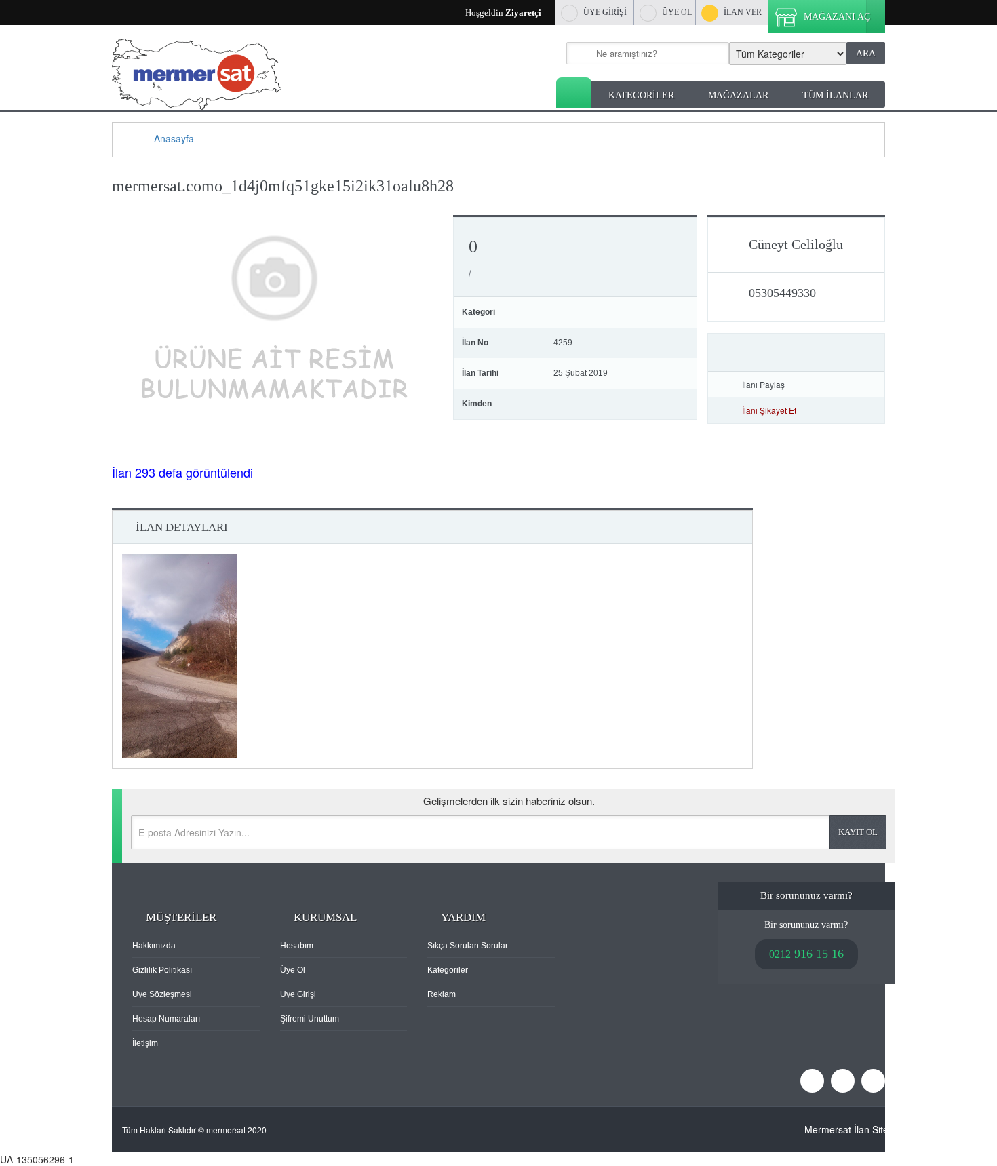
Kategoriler (447, 970)
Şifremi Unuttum (309, 1019)
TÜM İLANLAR (835, 95)
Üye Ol (292, 970)
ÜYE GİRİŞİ (605, 12)
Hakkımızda (154, 945)
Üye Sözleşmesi (162, 994)
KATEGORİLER (641, 95)
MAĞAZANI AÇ (837, 17)
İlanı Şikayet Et (769, 410)
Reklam (441, 994)
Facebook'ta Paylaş (831, 384)
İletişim (145, 1043)
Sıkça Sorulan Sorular (467, 945)
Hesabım (296, 945)
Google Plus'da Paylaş (871, 384)
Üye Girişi (298, 994)
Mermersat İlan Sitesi (849, 1129)
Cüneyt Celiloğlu (796, 244)
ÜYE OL (677, 12)
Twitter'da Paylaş (851, 384)
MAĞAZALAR (738, 95)
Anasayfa (573, 92)
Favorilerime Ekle (796, 352)
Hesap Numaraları (166, 1019)
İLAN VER (743, 12)
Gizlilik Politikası (162, 970)
